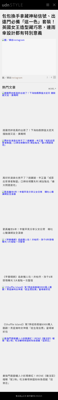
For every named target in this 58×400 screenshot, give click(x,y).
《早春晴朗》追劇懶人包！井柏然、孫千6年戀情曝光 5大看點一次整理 (28, 278)
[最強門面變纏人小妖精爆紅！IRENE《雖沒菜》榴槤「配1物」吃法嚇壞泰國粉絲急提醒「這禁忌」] (29, 355)
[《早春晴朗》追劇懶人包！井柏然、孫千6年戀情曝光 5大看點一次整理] (29, 256)
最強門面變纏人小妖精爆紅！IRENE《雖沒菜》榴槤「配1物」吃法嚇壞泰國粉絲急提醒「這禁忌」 (29, 379)
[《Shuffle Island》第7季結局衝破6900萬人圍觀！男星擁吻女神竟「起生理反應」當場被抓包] (29, 304)
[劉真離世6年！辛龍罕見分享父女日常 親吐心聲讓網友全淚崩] (29, 209)
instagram (17, 77)
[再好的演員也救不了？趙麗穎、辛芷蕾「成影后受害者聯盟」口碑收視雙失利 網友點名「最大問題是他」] (29, 157)
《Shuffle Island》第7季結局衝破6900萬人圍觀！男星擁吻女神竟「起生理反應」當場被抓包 (28, 327)
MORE (51, 89)
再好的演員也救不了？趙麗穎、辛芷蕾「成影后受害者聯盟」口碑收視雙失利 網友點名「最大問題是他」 (29, 181)
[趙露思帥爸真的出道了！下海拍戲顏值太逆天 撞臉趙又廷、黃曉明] (29, 110)
